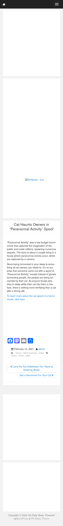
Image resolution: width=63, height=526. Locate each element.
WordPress (22, 518)
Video (41, 352)
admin (41, 349)
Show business (30, 352)
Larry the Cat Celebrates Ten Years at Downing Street (32, 368)
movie (21, 355)
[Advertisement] (31, 43)
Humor (18, 352)
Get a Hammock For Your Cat (36, 375)
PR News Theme (40, 518)
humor (14, 355)
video (27, 355)
